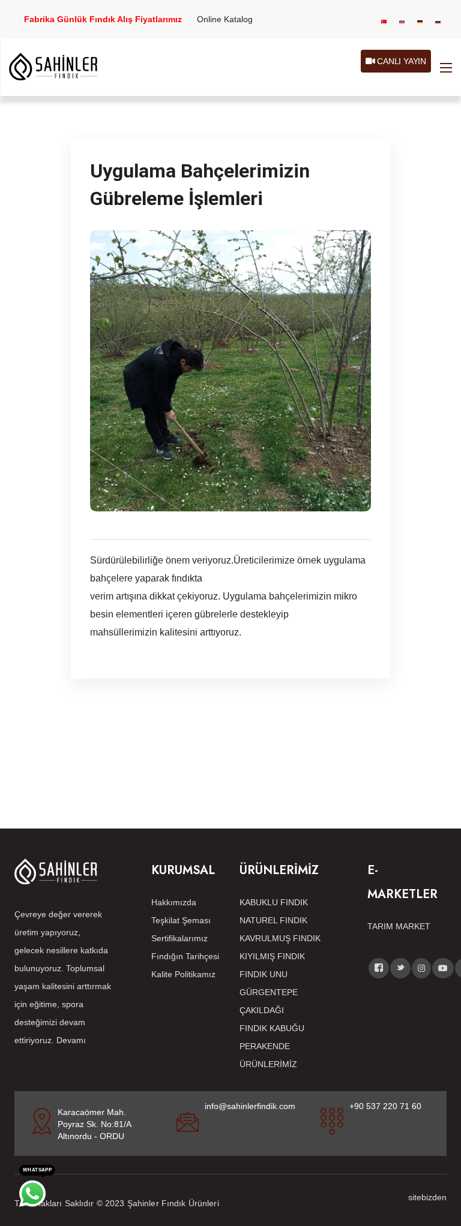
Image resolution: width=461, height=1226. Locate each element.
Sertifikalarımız (179, 938)
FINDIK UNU (264, 974)
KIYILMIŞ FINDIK (272, 956)
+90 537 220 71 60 (385, 1106)
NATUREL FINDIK (273, 920)
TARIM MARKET (398, 926)
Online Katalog (225, 19)
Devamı (71, 1040)
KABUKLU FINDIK (274, 902)
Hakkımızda (173, 902)
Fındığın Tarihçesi (185, 956)
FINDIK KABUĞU (272, 1028)
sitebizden (427, 1197)
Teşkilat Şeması (181, 920)
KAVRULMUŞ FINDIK (280, 938)
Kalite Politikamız (183, 974)
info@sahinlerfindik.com (250, 1106)
